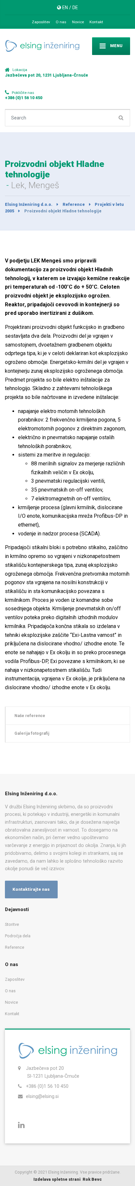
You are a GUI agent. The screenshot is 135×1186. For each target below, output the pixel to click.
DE (75, 7)
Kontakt (96, 22)
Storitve (12, 924)
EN (65, 7)
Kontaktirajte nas (31, 889)
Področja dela (17, 935)
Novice (78, 22)
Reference (14, 947)
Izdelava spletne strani (57, 1179)
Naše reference (29, 715)
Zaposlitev (41, 22)
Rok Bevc (92, 1179)
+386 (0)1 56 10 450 (47, 1086)
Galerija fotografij (31, 733)
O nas (61, 22)
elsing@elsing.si (42, 1096)
